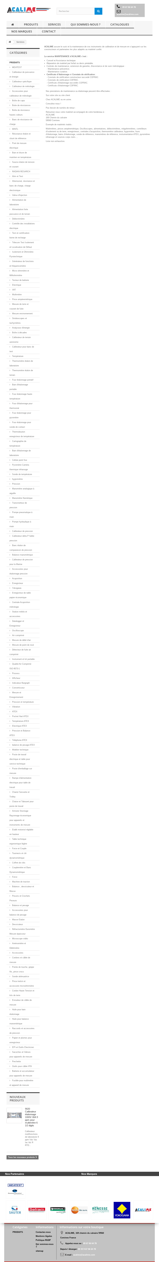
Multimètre (16, 294)
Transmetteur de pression (18, 505)
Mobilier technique (19, 750)
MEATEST (16, 67)
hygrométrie (17, 479)
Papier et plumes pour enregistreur (20, 1040)
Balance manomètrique (22, 555)
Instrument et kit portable (23, 659)
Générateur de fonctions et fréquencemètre (21, 263)
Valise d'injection (19, 195)
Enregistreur (17, 583)
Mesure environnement (22, 313)
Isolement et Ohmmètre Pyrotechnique (21, 254)
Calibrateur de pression (22, 531)
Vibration (15, 707)
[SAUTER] (15, 1210)
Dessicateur (17, 924)
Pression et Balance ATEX (19, 733)
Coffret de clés (18, 863)
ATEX (14, 711)
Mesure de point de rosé (22, 645)
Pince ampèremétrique (21, 299)
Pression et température (22, 702)
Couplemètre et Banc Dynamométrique (20, 869)
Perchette (16, 1061)
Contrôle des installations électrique (22, 225)
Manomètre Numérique (21, 498)
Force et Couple (18, 848)
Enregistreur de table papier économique (20, 595)
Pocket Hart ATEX (20, 716)
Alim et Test (17, 176)
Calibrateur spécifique (21, 81)
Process (15, 673)
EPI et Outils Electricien (22, 1047)
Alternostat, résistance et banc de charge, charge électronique (22, 186)
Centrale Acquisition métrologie (19, 604)
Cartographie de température (17, 443)
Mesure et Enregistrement (16, 694)
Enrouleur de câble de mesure (20, 1002)
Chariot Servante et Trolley (19, 794)
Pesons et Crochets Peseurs (19, 898)
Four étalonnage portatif (22, 380)
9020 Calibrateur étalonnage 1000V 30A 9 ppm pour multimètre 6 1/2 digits (31, 1117)
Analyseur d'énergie (20, 328)
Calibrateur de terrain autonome (20, 339)
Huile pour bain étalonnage (17, 1011)
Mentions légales (44, 1236)
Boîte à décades (19, 332)
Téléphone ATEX (19, 740)
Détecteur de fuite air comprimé (20, 652)
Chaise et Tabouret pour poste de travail (21, 803)
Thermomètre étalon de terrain (21, 372)
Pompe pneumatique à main (20, 514)
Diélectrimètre (18, 219)
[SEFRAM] (37, 1210)
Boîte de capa (18, 100)
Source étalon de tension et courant (21, 164)
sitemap (39, 1251)
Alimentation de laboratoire (17, 202)
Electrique (16, 285)
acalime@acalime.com (128, 14)
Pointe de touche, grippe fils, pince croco (21, 969)
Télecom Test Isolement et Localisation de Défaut (21, 244)
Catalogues (119, 24)
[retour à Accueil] (13, 24)
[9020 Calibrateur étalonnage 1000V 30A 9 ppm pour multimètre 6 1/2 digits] (14, 1115)
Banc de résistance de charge (20, 121)
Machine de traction (20, 882)
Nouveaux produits (17, 1098)
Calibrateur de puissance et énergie (21, 74)
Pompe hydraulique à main (20, 524)
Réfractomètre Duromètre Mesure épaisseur (22, 931)
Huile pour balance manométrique (19, 1021)
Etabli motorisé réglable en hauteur (21, 831)
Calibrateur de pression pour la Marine (21, 561)
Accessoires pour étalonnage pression (18, 571)
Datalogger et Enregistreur (16, 623)
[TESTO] (79, 1210)
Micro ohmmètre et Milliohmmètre (19, 273)
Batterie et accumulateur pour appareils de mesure (21, 1073)
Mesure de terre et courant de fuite (19, 306)
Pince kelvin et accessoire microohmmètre (21, 983)
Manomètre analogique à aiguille (21, 490)
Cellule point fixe (19, 460)
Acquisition (16, 578)
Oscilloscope (17, 630)
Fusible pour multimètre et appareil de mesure (21, 1082)
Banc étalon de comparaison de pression (20, 547)
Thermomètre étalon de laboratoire (21, 363)
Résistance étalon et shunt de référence (20, 136)
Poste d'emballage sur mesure (20, 770)
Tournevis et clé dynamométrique (17, 855)
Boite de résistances (21, 105)
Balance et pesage (20, 905)
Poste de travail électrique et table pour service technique (19, 759)
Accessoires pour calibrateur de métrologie (20, 93)
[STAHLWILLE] (58, 1210)
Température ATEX (20, 721)
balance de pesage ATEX (23, 745)
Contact (49, 31)
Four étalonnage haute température (20, 396)
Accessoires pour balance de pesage (18, 912)
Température (17, 356)
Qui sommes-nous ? (85, 24)
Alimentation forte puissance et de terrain (19, 211)
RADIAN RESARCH (20, 171)
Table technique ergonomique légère (18, 841)
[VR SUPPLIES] (100, 1210)
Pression (15, 484)
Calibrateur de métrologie (22, 86)
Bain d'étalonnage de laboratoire (20, 452)
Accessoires (17, 953)
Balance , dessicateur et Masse (21, 888)
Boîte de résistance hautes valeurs (19, 112)
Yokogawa (16, 588)
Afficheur (15, 678)
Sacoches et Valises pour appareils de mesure (20, 1054)
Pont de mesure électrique (17, 145)
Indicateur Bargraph (20, 683)
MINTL (14, 129)
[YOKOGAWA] (122, 1210)
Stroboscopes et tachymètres (18, 320)
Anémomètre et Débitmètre (17, 945)
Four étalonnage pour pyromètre (20, 415)
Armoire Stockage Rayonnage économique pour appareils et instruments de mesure (20, 818)
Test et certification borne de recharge (19, 235)
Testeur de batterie (20, 280)
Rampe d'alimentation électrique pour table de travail (20, 782)
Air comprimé (17, 635)
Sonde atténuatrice (20, 976)
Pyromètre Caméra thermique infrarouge (19, 467)
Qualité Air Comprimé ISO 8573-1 (20, 666)
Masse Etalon (18, 919)
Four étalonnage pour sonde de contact (20, 424)
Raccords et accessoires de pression (21, 1030)
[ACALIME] (143, 1210)
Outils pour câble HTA (21, 1066)
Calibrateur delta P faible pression (21, 538)
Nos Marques (21, 31)
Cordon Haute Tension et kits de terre (21, 993)
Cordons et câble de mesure (19, 959)
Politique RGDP (43, 1240)
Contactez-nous (43, 1232)
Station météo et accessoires (18, 614)
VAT (13, 290)
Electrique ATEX (19, 726)
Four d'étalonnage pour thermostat (20, 405)
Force (14, 877)
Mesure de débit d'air (21, 640)
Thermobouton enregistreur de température (21, 434)
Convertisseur (18, 688)
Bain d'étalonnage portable (18, 386)
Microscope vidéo (19, 938)
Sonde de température (21, 474)
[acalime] (29, 10)
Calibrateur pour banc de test (21, 349)
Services (54, 24)
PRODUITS (31, 24)
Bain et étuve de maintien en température (20, 154)
